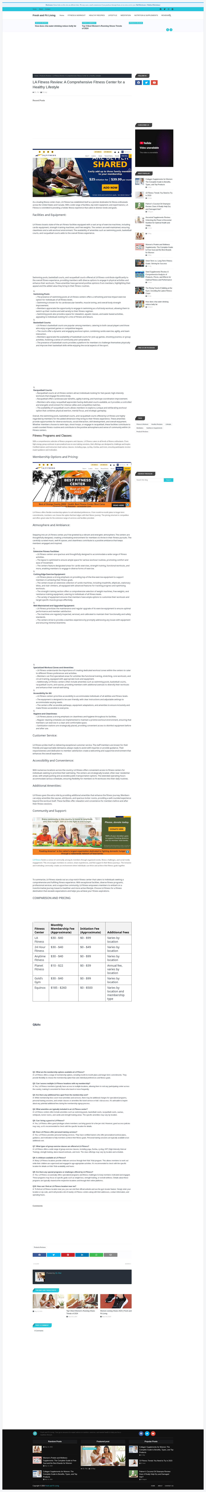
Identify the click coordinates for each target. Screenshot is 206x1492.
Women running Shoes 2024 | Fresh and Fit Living (116, 1312)
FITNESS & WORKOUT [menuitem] (76, 15)
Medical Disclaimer (153, 5)
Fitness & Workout (142, 424)
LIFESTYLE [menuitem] (112, 15)
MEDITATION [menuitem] (126, 15)
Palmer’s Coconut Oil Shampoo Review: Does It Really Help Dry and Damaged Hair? (158, 206)
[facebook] (160, 9)
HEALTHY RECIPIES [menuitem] (97, 15)
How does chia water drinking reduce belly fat (157, 303)
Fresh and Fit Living (44, 15)
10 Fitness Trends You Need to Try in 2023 (159, 194)
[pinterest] (172, 9)
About (41, 9)
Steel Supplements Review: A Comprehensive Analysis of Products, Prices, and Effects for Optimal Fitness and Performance (159, 276)
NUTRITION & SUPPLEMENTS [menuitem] (146, 15)
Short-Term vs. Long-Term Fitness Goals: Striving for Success (159, 262)
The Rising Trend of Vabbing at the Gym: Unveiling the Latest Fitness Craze (159, 290)
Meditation (139, 428)
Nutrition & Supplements (154, 428)
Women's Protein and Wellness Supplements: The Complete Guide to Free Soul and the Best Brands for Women (150, 27)
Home (35, 9)
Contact (47, 9)
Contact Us (169, 1486)
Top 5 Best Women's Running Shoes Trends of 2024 (55, 27)
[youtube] (154, 82)
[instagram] (168, 9)
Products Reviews (45, 76)
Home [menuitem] (62, 15)
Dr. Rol (37, 92)
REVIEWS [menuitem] (165, 15)
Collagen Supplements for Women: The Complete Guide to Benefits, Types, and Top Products (159, 182)
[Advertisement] (103, 52)
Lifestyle (168, 424)
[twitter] (164, 9)
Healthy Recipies (156, 424)
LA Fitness (37, 860)
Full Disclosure (141, 5)
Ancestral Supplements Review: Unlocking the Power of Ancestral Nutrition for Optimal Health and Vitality (158, 221)
